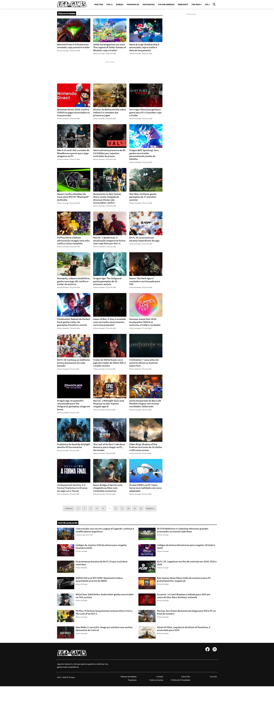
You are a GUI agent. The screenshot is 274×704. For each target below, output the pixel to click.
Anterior (69, 508)
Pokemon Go (133, 4)
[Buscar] (214, 4)
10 (128, 508)
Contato (159, 676)
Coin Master (149, 4)
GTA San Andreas (166, 4)
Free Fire (98, 4)
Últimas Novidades (129, 676)
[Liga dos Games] (71, 4)
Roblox (119, 4)
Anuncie (213, 676)
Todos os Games (156, 680)
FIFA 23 (110, 4)
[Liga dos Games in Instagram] (214, 649)
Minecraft (183, 4)
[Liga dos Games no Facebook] (207, 649)
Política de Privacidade (180, 680)
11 (135, 508)
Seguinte (149, 508)
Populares (132, 680)
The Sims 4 (196, 4)
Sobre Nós (185, 676)
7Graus (72, 677)
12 (141, 508)
